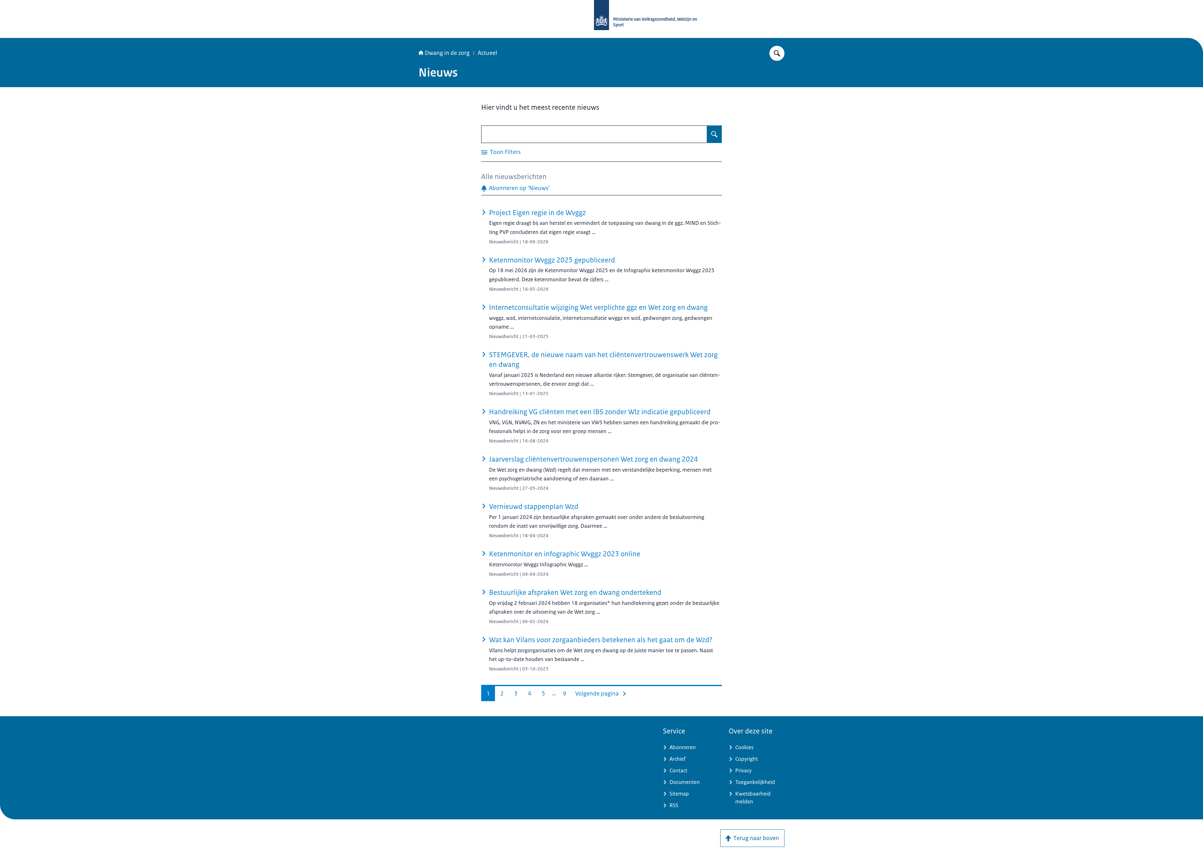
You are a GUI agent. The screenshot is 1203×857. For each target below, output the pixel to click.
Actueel (487, 53)
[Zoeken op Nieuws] (714, 134)
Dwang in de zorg (447, 53)
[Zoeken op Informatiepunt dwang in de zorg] (776, 53)
